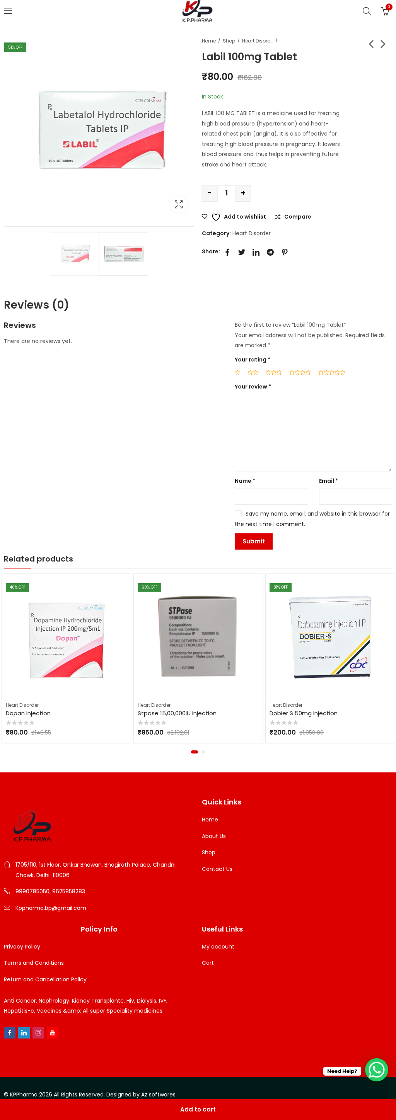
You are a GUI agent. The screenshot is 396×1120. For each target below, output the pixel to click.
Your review (253, 386)
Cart (208, 963)
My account (218, 946)
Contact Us (217, 869)
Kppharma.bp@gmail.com (50, 908)
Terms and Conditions (34, 963)
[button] (193, 751)
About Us (214, 836)
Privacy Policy (22, 946)
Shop (229, 40)
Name (245, 481)
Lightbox (179, 204)
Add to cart (198, 1109)
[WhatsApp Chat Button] (376, 1069)
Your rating (252, 359)
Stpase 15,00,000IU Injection (138, 713)
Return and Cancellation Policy (45, 979)
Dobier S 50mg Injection (265, 713)
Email (328, 481)
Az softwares (158, 1094)
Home (209, 40)
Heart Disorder (257, 40)
